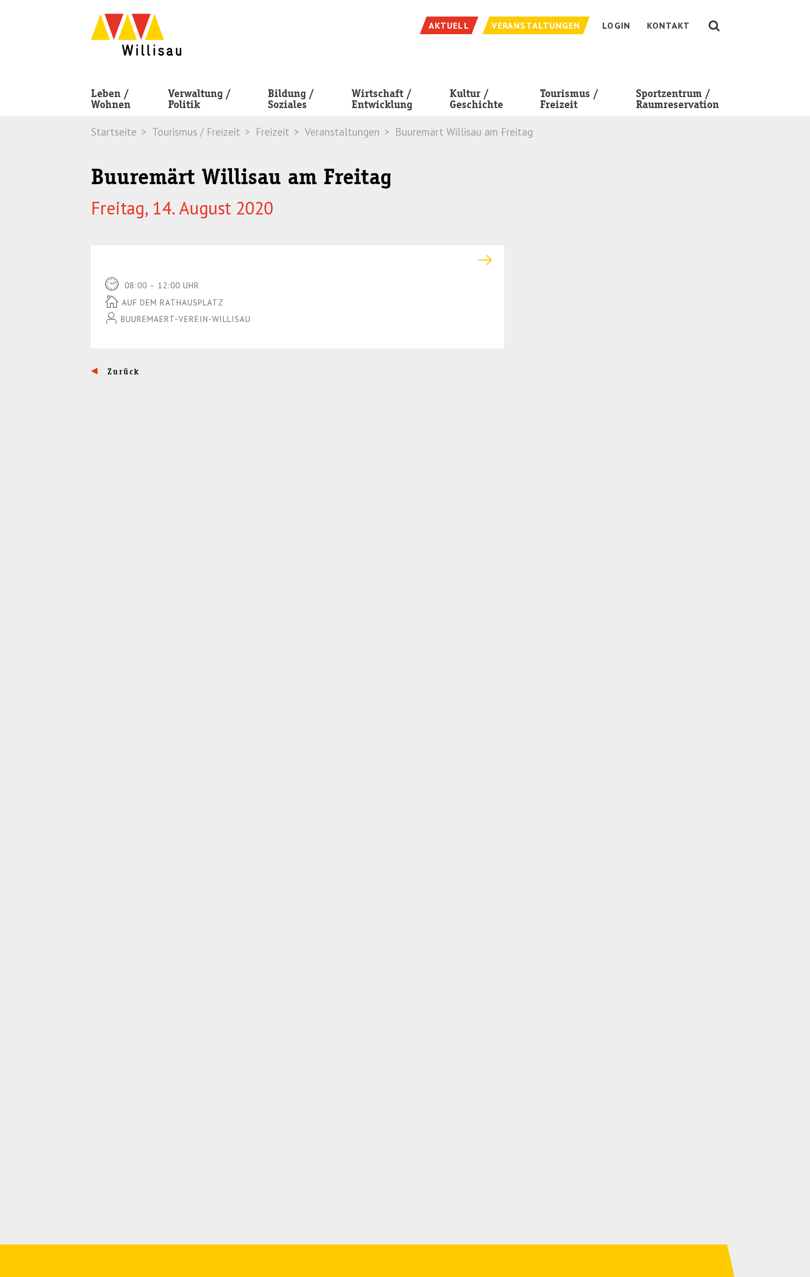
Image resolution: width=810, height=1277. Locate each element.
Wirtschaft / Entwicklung (382, 99)
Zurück (122, 372)
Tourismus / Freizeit (569, 99)
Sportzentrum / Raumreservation (677, 99)
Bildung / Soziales (291, 99)
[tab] (297, 260)
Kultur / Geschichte (476, 99)
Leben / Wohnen (111, 99)
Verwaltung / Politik (199, 99)
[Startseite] (136, 29)
